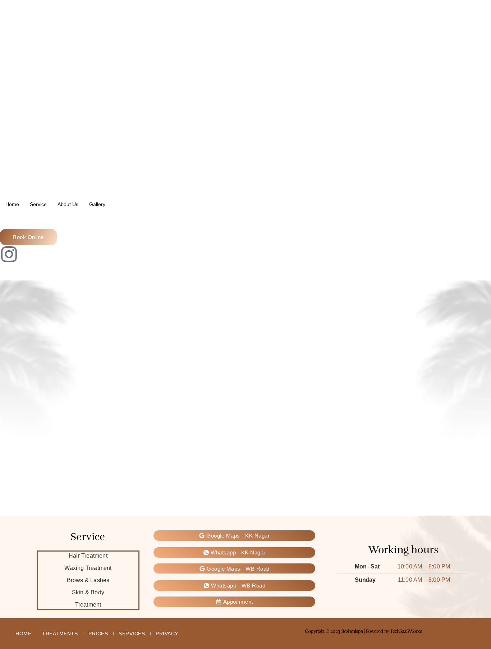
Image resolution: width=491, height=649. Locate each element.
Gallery (97, 204)
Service (38, 204)
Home (12, 204)
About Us (68, 204)
